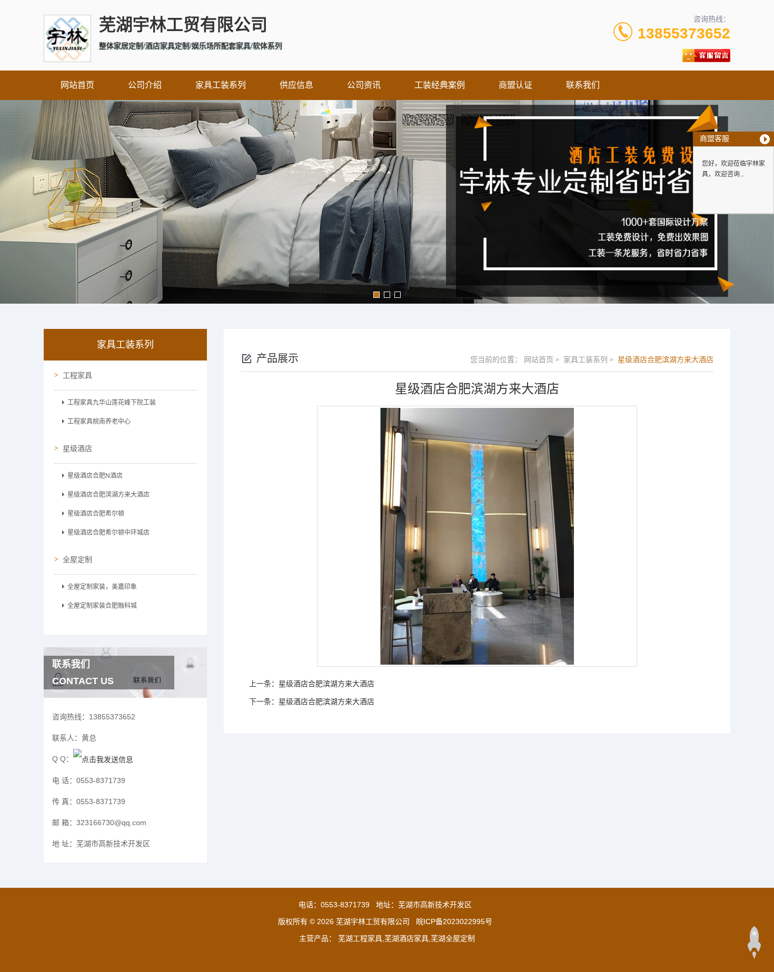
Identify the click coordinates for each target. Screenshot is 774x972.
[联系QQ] (103, 759)
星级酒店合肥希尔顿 (95, 513)
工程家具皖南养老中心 (99, 421)
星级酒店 (77, 448)
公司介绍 (145, 85)
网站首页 (77, 85)
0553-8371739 (345, 904)
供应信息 (296, 85)
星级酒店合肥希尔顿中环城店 (108, 532)
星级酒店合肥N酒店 (95, 475)
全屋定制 (77, 559)
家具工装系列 (220, 85)
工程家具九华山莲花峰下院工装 (111, 402)
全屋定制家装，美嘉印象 (102, 586)
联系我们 (583, 85)
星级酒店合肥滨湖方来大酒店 (108, 494)
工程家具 (77, 375)
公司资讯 (364, 85)
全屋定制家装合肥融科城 (102, 605)
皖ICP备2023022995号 (454, 921)
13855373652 (684, 33)
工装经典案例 (439, 85)
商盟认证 (515, 85)
